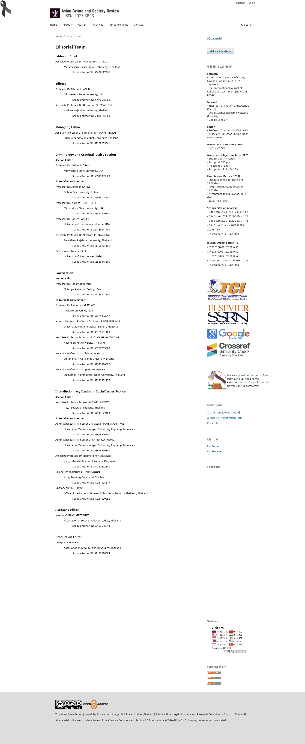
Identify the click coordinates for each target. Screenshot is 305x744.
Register (240, 2)
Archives (98, 24)
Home (53, 24)
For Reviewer (214, 451)
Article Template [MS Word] (223, 412)
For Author (213, 446)
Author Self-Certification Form (225, 417)
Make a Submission (221, 51)
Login (252, 2)
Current (82, 24)
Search (248, 24)
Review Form (214, 423)
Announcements (118, 24)
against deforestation (249, 375)
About (66, 24)
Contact (138, 24)
